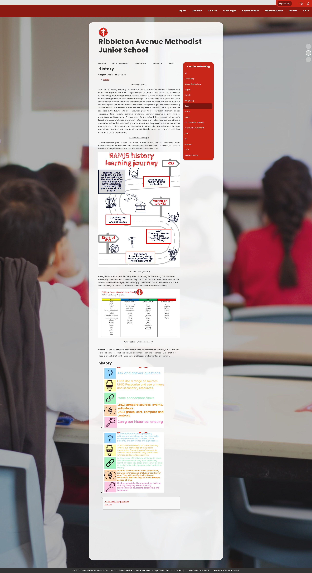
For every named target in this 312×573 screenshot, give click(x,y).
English (102, 63)
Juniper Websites (142, 570)
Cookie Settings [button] (232, 570)
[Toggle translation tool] (301, 3)
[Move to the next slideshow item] (308, 59)
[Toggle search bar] (295, 3)
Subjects (157, 63)
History (172, 63)
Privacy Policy (220, 570)
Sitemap (180, 570)
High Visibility (284, 3)
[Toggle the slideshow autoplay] (308, 46)
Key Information (120, 63)
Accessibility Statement (199, 570)
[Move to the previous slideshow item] (308, 53)
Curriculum (140, 63)
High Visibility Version (163, 570)
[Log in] (308, 3)
